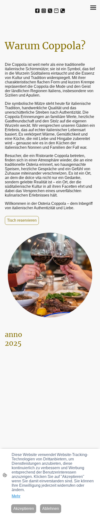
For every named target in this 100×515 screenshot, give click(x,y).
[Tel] (62, 11)
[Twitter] (50, 11)
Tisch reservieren (22, 220)
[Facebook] (37, 11)
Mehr (16, 496)
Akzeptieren (23, 508)
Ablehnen (50, 508)
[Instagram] (44, 11)
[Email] (56, 11)
